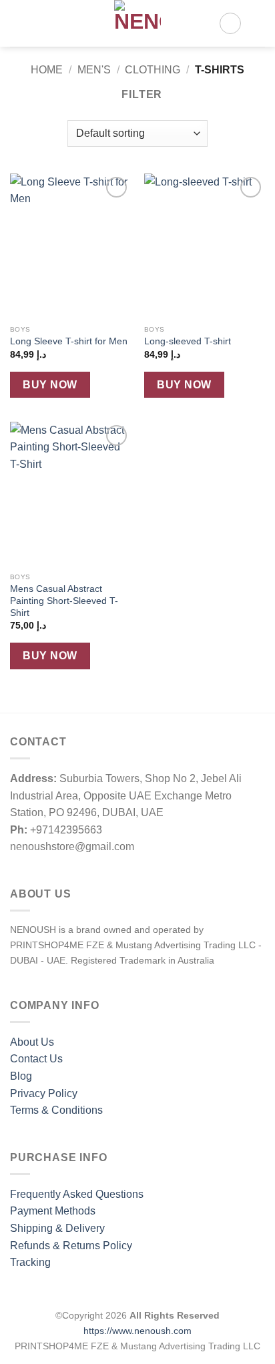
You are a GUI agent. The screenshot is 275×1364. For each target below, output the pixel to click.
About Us (32, 1042)
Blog (21, 1076)
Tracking (30, 1262)
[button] (18, 23)
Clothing (152, 69)
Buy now (50, 384)
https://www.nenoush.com (137, 1330)
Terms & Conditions (56, 1110)
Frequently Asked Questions (77, 1194)
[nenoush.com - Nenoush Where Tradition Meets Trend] (137, 23)
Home (47, 69)
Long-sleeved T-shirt (187, 341)
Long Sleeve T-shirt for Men (68, 341)
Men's (94, 69)
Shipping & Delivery (57, 1228)
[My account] (230, 23)
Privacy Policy (43, 1093)
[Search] (40, 23)
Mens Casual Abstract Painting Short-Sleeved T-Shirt (64, 600)
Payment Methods (52, 1211)
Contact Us (36, 1058)
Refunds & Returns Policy (71, 1245)
